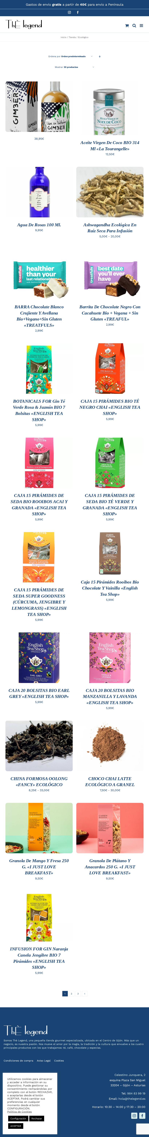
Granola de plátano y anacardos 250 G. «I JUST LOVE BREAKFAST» (110, 866)
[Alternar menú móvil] (142, 25)
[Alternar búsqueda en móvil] (134, 25)
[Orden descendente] (99, 56)
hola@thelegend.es (131, 1098)
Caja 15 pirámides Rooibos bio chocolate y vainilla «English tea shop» (110, 588)
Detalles (17, 110)
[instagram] (134, 1116)
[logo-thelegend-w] (25, 1027)
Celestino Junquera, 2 (129, 1075)
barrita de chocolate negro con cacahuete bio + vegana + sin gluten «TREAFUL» (109, 312)
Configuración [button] (18, 1118)
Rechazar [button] (36, 1118)
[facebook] (142, 1116)
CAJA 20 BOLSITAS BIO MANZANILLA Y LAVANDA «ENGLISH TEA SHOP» (110, 696)
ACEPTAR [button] (15, 1126)
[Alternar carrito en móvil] (127, 25)
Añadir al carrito (39, 103)
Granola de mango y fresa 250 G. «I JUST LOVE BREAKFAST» (39, 866)
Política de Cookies (19, 1111)
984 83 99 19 (136, 1093)
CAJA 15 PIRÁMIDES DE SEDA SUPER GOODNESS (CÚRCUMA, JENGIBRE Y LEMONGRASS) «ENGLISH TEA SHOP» (39, 602)
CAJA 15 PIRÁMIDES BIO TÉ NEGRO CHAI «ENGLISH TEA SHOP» (109, 407)
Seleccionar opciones (110, 189)
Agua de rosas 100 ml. (39, 224)
